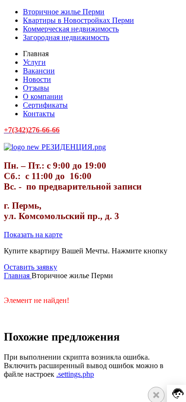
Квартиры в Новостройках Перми (78, 20)
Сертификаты (45, 105)
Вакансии (39, 71)
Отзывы (36, 88)
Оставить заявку (30, 267)
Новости (37, 79)
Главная (17, 275)
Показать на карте (33, 235)
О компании (43, 96)
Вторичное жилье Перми (63, 12)
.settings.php (75, 374)
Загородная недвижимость (66, 37)
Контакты (39, 114)
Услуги (34, 62)
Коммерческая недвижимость (71, 29)
